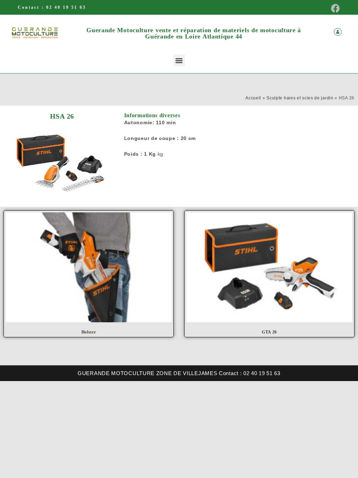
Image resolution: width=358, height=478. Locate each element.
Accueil (253, 98)
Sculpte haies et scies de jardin (299, 98)
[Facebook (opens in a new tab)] (333, 8)
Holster (88, 332)
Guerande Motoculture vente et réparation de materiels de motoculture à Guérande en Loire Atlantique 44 (193, 33)
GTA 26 (269, 332)
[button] (179, 60)
